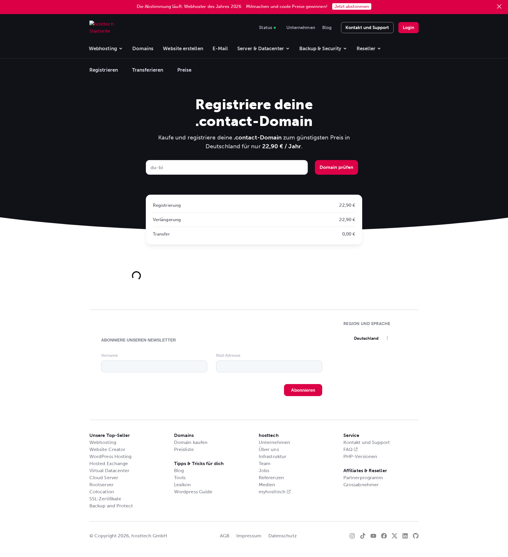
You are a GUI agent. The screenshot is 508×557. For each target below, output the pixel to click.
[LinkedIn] (405, 536)
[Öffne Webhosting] (120, 48)
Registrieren (103, 70)
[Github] (416, 536)
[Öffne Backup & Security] (345, 48)
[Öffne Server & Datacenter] (287, 48)
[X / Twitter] (394, 536)
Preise (184, 70)
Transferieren (147, 70)
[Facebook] (384, 536)
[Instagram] (352, 536)
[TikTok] (363, 536)
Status (265, 26)
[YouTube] (373, 536)
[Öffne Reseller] (379, 48)
